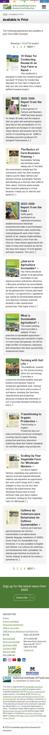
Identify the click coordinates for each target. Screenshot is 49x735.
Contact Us (28, 650)
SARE (5, 14)
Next (30, 46)
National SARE (9, 638)
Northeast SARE (10, 645)
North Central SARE (11, 642)
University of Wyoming (33, 713)
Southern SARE (9, 648)
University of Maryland (35, 692)
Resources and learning (13, 624)
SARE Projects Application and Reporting (20, 631)
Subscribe (22, 597)
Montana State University (12, 711)
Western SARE (9, 651)
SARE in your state (11, 628)
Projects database (11, 621)
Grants (6, 618)
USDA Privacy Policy (27, 716)
